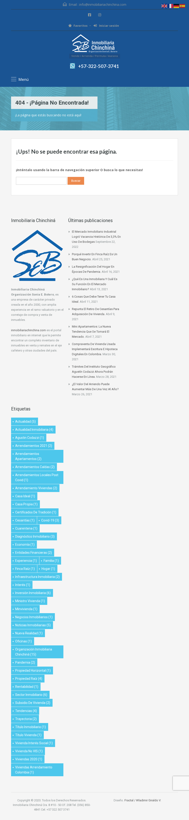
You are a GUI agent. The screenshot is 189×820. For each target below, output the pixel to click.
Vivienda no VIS (29, 751)
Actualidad (25, 421)
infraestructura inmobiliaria (37, 577)
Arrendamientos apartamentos (28, 456)
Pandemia (25, 662)
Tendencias (26, 711)
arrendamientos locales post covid (36, 477)
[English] (165, 5)
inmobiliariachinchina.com (28, 330)
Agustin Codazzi (29, 437)
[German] (177, 5)
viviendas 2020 (28, 759)
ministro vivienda (30, 601)
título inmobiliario (30, 727)
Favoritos (81, 26)
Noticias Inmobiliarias (33, 625)
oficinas (23, 641)
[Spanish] (183, 5)
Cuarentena (26, 528)
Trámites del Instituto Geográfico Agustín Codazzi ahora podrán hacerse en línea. (94, 371)
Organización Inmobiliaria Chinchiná (33, 651)
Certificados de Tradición (35, 512)
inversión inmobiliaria (33, 593)
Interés (22, 585)
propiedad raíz (28, 678)
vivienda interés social (34, 743)
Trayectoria (26, 719)
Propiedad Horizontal (33, 670)
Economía (25, 544)
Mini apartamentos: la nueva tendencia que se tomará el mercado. (91, 331)
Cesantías (25, 520)
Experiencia (26, 560)
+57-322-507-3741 (98, 66)
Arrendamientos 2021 (33, 446)
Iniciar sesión (108, 26)
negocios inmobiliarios (34, 617)
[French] (171, 5)
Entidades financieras (33, 552)
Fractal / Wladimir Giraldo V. (142, 800)
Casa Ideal (25, 496)
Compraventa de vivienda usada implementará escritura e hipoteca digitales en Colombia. (95, 349)
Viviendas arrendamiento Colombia (33, 769)
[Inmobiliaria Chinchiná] (94, 44)
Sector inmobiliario (31, 695)
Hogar (48, 569)
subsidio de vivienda (32, 703)
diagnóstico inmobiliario (35, 536)
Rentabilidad (26, 686)
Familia (51, 560)
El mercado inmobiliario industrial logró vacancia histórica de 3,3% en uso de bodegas (96, 236)
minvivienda (26, 609)
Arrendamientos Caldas (35, 467)
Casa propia (26, 504)
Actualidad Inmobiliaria (34, 429)
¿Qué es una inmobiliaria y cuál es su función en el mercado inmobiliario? (94, 284)
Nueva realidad (29, 633)
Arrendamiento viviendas (36, 488)
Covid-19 (50, 520)
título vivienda (28, 735)
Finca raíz (25, 569)
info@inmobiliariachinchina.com (102, 4)
